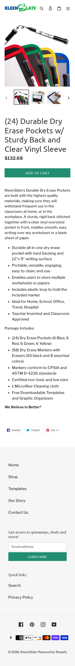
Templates (17, 489)
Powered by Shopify (52, 652)
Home (13, 465)
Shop (13, 477)
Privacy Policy (20, 597)
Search (14, 585)
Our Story (17, 500)
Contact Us (18, 512)
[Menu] (68, 8)
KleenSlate (28, 652)
